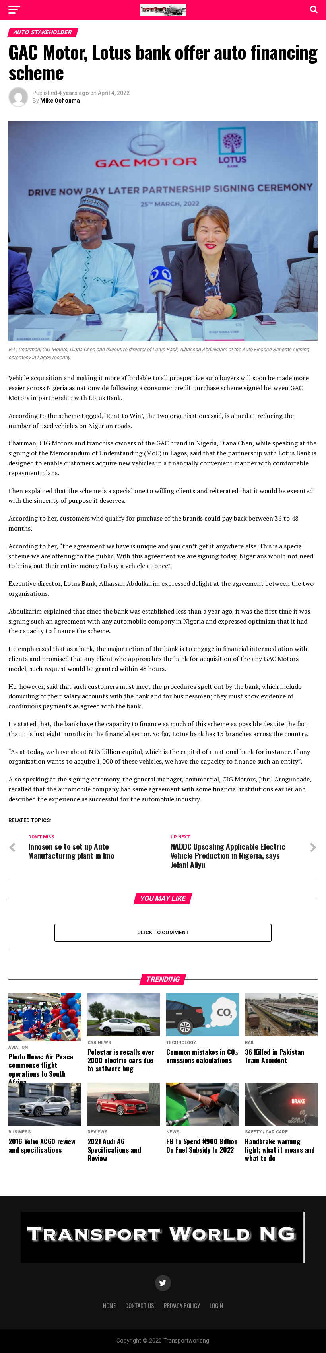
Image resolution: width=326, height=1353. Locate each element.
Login (216, 1305)
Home (109, 1305)
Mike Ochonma (60, 100)
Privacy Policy (182, 1305)
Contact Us (139, 1305)
